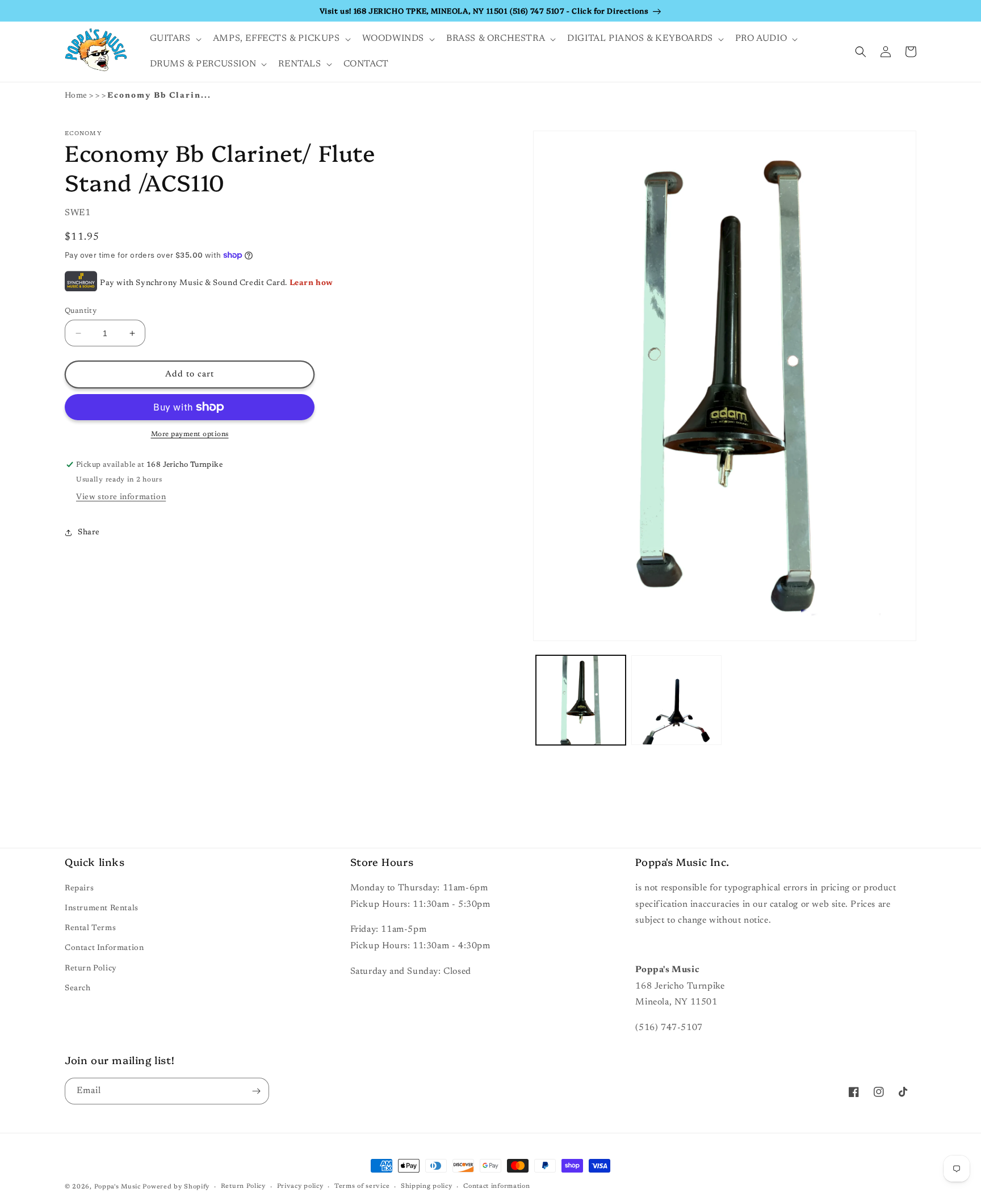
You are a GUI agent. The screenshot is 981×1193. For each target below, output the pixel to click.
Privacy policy (300, 1186)
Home (76, 96)
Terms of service (361, 1186)
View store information (121, 497)
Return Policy (91, 969)
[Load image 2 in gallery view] (676, 700)
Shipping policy (426, 1186)
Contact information (496, 1186)
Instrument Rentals (102, 908)
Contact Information (104, 948)
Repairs (79, 889)
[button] (174, 39)
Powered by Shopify (175, 1187)
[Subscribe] (256, 1091)
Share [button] (89, 533)
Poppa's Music (117, 1187)
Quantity (81, 311)
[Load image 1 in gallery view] (581, 700)
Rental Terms (90, 928)
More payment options (190, 434)
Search (78, 989)
